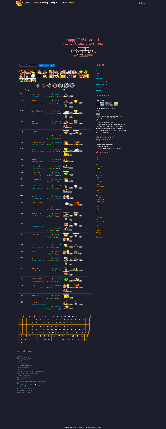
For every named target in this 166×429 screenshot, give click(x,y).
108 (86, 333)
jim (97, 188)
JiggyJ (34, 285)
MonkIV (98, 230)
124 (21, 339)
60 (32, 326)
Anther (98, 168)
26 (40, 319)
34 (72, 319)
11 (53, 316)
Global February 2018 (23, 367)
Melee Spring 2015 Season (25, 391)
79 (36, 329)
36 (79, 319)
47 (52, 323)
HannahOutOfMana (102, 235)
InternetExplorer (100, 186)
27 (44, 319)
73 (83, 326)
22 (24, 319)
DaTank (34, 302)
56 (87, 323)
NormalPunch (100, 201)
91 (83, 329)
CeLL (97, 179)
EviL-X (97, 226)
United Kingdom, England (38, 188)
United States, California (38, 144)
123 (87, 336)
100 (48, 333)
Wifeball (98, 193)
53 (75, 323)
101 (53, 333)
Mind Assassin (100, 199)
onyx (97, 219)
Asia (97, 73)
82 (48, 329)
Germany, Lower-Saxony (38, 151)
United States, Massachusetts (39, 226)
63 (44, 326)
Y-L (97, 171)
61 (36, 326)
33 (68, 319)
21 (20, 319)
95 (28, 333)
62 (40, 326)
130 (49, 339)
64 (48, 326)
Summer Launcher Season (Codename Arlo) (30, 371)
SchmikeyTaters (37, 203)
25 (36, 319)
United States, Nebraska (38, 281)
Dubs (97, 190)
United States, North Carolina (39, 134)
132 (58, 339)
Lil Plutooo (99, 237)
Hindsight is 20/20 (22, 360)
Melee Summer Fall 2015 (24, 389)
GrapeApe (99, 197)
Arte (97, 195)
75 (20, 329)
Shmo (97, 159)
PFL (97, 213)
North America (101, 81)
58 (24, 326)
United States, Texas (37, 123)
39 (20, 323)
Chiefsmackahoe (38, 142)
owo (97, 224)
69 (68, 326)
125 (25, 339)
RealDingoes (36, 94)
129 (44, 339)
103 (62, 333)
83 (52, 329)
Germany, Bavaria (36, 237)
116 (54, 336)
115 (49, 336)
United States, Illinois (37, 216)
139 (21, 342)
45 (44, 323)
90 (79, 329)
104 (67, 333)
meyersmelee (100, 204)
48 (56, 323)
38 (87, 319)
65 (52, 326)
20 (88, 316)
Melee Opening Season (24, 392)
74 (87, 326)
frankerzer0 (36, 166)
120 (73, 336)
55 (83, 323)
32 (64, 319)
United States (35, 96)
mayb (97, 177)
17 (77, 316)
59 (28, 326)
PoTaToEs (99, 182)
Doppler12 (99, 166)
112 (35, 336)
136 (77, 339)
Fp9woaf (35, 268)
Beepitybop (35, 235)
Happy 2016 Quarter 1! (24, 385)
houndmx (35, 121)
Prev (46, 65)
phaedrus (35, 101)
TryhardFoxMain (37, 111)
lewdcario (99, 162)
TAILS (34, 196)
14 (65, 316)
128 (40, 339)
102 (58, 333)
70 (72, 326)
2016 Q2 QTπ (21, 383)
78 (32, 329)
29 (52, 319)
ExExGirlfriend (100, 221)
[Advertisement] (83, 20)
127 (35, 339)
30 (56, 319)
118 (63, 336)
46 (48, 323)
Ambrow (35, 149)
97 (36, 333)
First (41, 65)
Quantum (98, 232)
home (34, 159)
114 (44, 336)
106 (77, 333)
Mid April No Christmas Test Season (28, 373)
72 (79, 326)
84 (56, 329)
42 (32, 323)
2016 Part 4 (20, 379)
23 (28, 319)
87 (68, 329)
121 (77, 336)
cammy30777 (37, 279)
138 (87, 339)
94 (24, 333)
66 (56, 326)
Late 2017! (20, 369)
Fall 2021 (20, 356)
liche (33, 258)
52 (72, 323)
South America (101, 84)
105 (72, 333)
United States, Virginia (37, 161)
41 (28, 323)
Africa (98, 76)
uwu (97, 215)
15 (69, 316)
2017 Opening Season (24, 377)
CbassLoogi (36, 173)
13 (61, 316)
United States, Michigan (38, 103)
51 (68, 323)
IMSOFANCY (99, 175)
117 (58, 336)
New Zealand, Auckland (38, 287)
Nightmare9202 (37, 179)
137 (82, 339)
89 (75, 329)
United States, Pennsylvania (39, 205)
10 (49, 316)
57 (20, 326)
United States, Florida (37, 254)
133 (63, 339)
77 (28, 329)
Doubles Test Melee (23, 375)
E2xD (97, 157)
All (97, 70)
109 (21, 336)
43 (36, 323)
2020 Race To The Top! (24, 358)
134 (68, 339)
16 (73, 316)
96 (32, 333)
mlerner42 (99, 210)
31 (60, 319)
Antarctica (99, 79)
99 (44, 333)
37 (83, 319)
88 (72, 329)
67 (60, 326)
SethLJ (34, 245)
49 (60, 323)
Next (52, 65)
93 (20, 333)
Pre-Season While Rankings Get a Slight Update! (31, 381)
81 (44, 329)
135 (73, 339)
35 (75, 319)
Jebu (33, 251)
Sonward (35, 224)
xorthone (35, 186)
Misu (97, 208)
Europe (98, 87)
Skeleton (98, 228)
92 (87, 329)
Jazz (97, 206)
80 (40, 329)
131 (54, 339)
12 (57, 316)
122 (82, 336)
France (33, 181)
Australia (99, 90)
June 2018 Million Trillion (24, 366)
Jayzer (98, 184)
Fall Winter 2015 (22, 387)
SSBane (34, 132)
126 (30, 339)
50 (64, 323)
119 (68, 336)
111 (30, 336)
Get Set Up (44, 3)
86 (64, 329)
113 (40, 336)
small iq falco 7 (37, 213)
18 (80, 316)
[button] (143, 3)
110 (25, 336)
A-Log (97, 164)
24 (32, 319)
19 (84, 316)
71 (75, 326)
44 (40, 323)
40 (24, 323)
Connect (98, 173)
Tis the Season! (22, 362)
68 (64, 326)
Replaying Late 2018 (23, 364)
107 (81, 333)
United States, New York (38, 260)
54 (79, 323)
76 (24, 329)
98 (40, 333)
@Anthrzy (93, 428)
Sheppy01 (99, 217)
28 (48, 319)
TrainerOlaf (36, 296)
